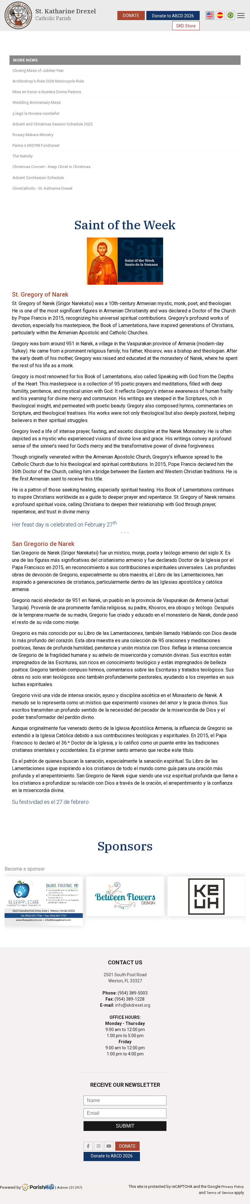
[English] (210, 15)
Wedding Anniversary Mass (36, 102)
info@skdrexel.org (132, 1005)
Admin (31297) (69, 1187)
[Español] (220, 15)
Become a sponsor (25, 869)
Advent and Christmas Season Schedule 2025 (52, 124)
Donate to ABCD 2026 (173, 15)
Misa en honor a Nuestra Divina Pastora (46, 92)
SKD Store (186, 25)
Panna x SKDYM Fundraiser (35, 145)
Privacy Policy (232, 1187)
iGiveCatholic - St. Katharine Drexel (42, 188)
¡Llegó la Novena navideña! (35, 113)
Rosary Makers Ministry (32, 134)
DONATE (131, 15)
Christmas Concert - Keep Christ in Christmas (51, 166)
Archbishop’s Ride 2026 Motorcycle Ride (48, 81)
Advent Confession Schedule (38, 177)
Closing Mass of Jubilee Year (38, 70)
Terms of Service (219, 1193)
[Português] (230, 15)
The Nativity (22, 156)
